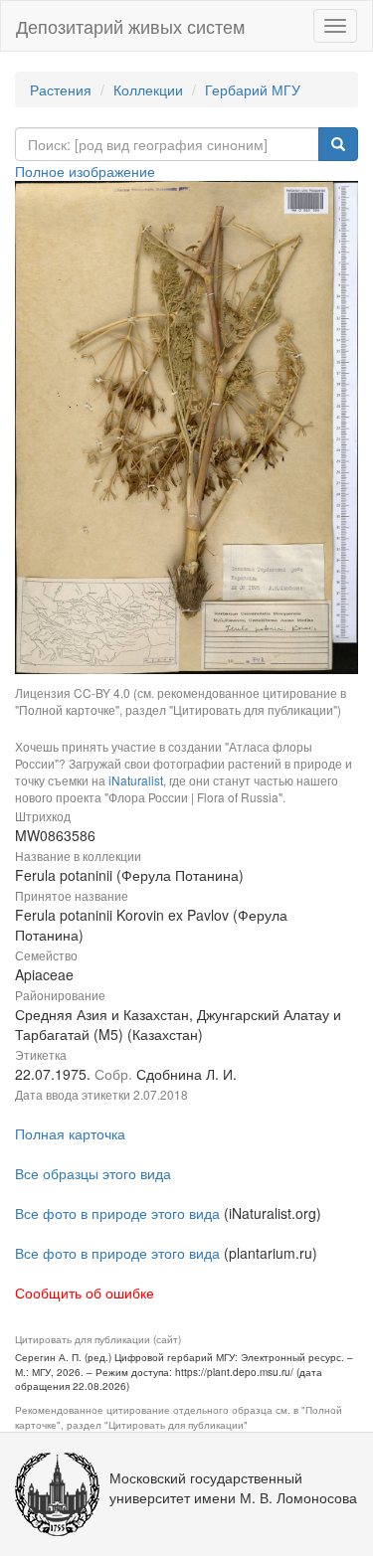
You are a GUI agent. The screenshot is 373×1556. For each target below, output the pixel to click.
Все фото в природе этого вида (117, 1213)
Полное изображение (85, 171)
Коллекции (148, 89)
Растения (61, 89)
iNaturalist (135, 780)
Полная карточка (70, 1133)
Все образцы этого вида (93, 1173)
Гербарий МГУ (252, 89)
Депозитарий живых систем (130, 26)
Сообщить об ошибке (84, 1292)
